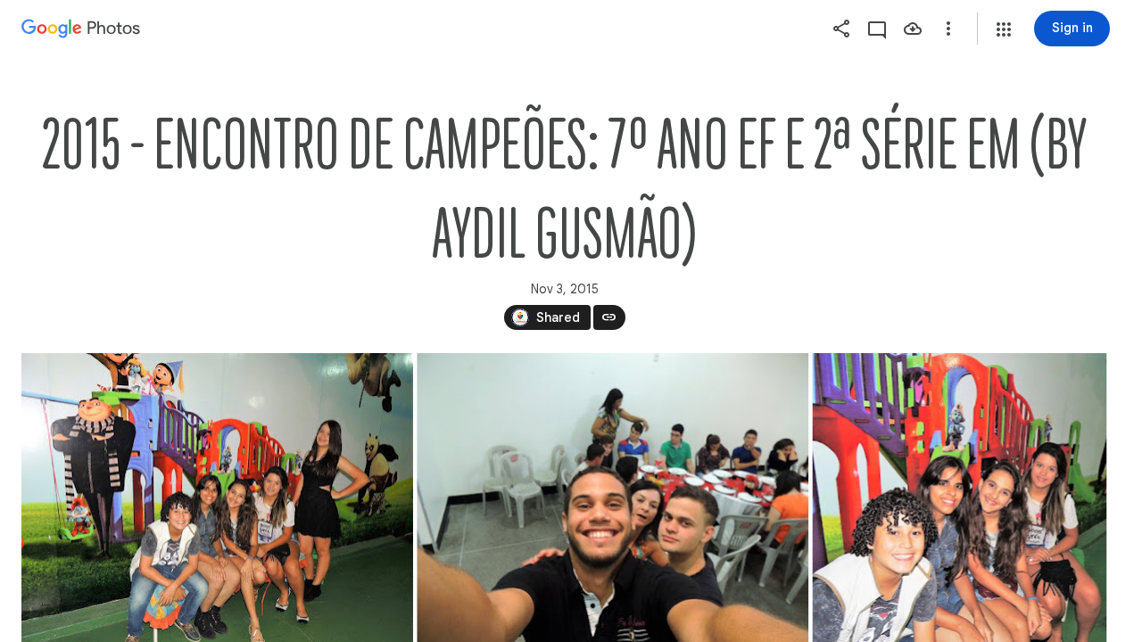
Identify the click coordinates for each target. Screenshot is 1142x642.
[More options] (948, 28)
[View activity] (877, 28)
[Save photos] (913, 28)
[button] (1004, 29)
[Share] (841, 28)
